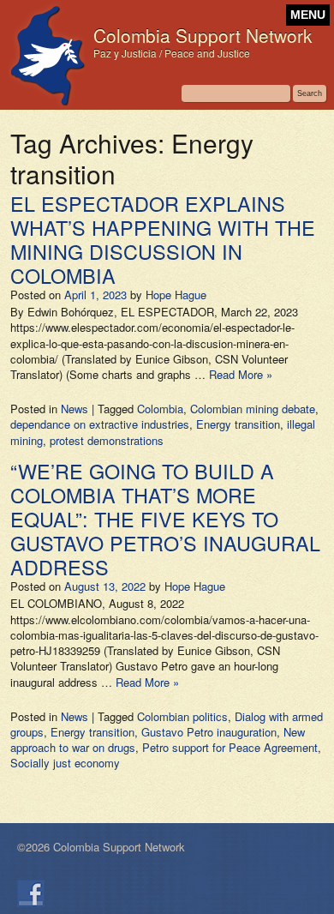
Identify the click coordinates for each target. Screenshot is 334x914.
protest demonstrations (107, 440)
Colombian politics (182, 716)
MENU (307, 15)
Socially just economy (65, 763)
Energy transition (238, 424)
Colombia (160, 408)
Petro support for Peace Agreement (230, 747)
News (74, 408)
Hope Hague (176, 294)
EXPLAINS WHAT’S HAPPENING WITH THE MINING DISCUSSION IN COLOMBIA (162, 239)
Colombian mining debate (252, 408)
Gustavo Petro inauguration (209, 732)
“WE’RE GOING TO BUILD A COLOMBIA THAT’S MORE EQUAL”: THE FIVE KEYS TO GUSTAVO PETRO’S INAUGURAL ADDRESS (165, 518)
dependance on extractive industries (99, 424)
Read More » (240, 374)
